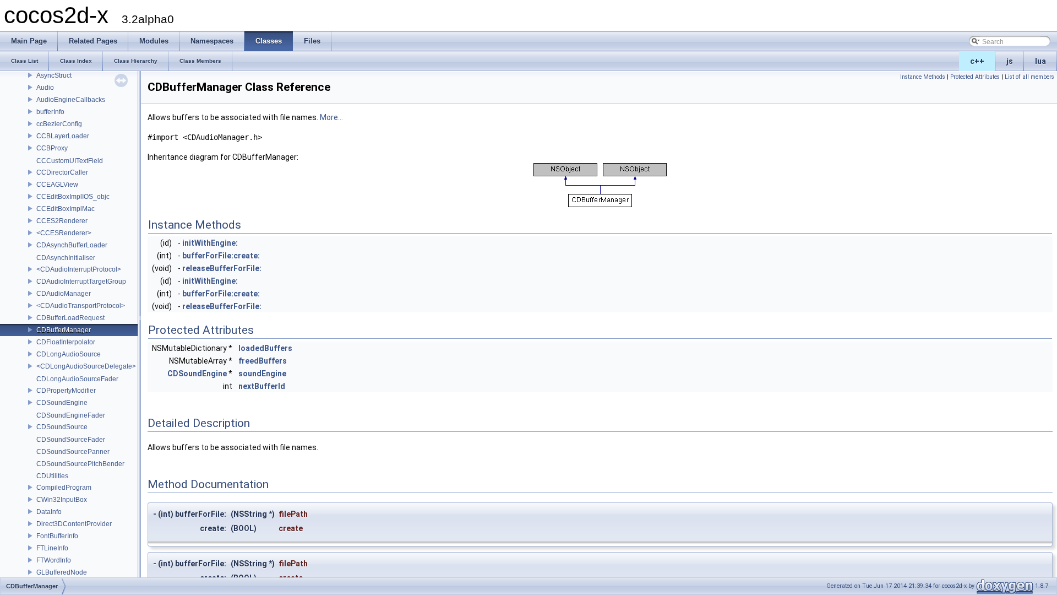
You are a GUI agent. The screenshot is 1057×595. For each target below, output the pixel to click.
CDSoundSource (62, 427)
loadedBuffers (265, 348)
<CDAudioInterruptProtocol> (78, 269)
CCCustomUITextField (69, 161)
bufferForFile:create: (221, 255)
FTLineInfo (52, 548)
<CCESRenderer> (63, 233)
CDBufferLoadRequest (70, 318)
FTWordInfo (53, 560)
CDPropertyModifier (66, 390)
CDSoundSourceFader (70, 439)
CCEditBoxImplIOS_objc (73, 197)
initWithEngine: (210, 243)
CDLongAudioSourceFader (77, 379)
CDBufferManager (63, 330)
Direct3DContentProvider (74, 524)
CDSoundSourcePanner (73, 452)
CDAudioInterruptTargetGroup (81, 281)
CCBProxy (52, 148)
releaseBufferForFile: (221, 268)
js (1009, 61)
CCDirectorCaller (62, 172)
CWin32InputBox (61, 500)
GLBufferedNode (61, 572)
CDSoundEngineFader (70, 415)
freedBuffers (262, 360)
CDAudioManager (63, 294)
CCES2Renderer (62, 221)
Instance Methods (922, 76)
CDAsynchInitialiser (65, 258)
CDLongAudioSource (68, 354)
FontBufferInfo (57, 536)
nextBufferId (261, 386)
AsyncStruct (54, 75)
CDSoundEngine (62, 403)
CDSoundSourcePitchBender (80, 464)
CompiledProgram (63, 487)
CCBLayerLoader (62, 136)
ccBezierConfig (59, 124)
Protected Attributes (975, 76)
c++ (977, 61)
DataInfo (49, 512)
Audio (45, 87)
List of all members (1029, 76)
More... (331, 117)
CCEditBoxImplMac (65, 209)
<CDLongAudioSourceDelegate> (86, 366)
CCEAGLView (57, 184)
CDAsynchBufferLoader (71, 245)
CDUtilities (52, 476)
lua (1040, 61)
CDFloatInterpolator (65, 342)
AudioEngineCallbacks (70, 100)
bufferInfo (50, 112)
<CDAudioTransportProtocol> (80, 306)
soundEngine (262, 373)
